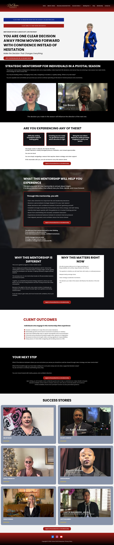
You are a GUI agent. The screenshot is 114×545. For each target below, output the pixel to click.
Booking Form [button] (86, 5)
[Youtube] (61, 537)
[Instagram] (57, 537)
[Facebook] (53, 537)
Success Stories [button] (76, 5)
